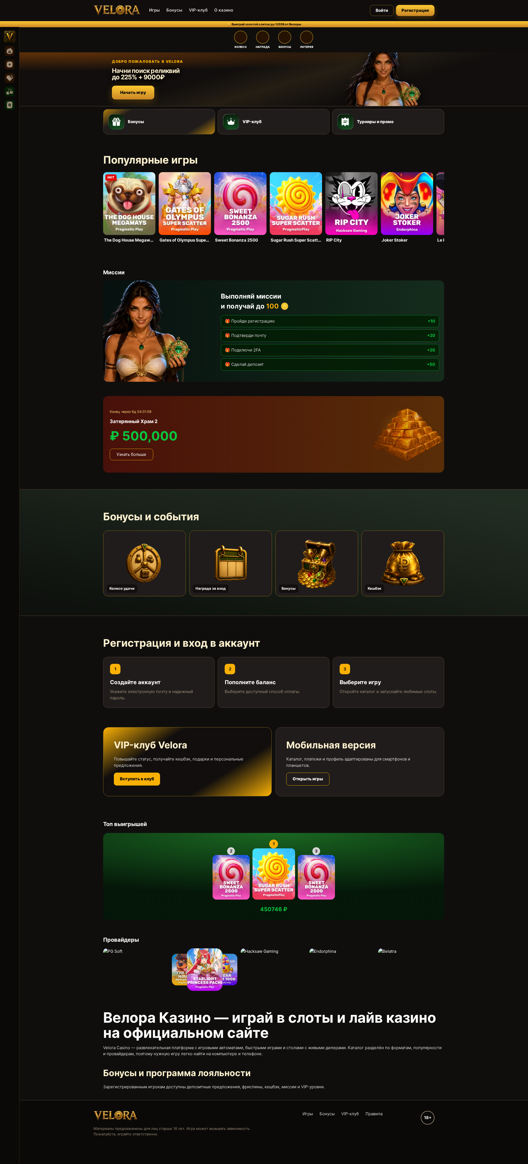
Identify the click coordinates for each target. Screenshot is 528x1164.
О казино (223, 10)
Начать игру (133, 92)
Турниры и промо (375, 121)
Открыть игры (308, 778)
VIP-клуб (198, 10)
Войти (382, 10)
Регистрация (415, 10)
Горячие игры (10, 51)
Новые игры (10, 64)
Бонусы (174, 10)
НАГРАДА (263, 46)
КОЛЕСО (241, 46)
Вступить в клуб (137, 778)
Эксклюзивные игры (10, 78)
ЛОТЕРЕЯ (306, 46)
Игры (154, 10)
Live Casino (10, 105)
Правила (374, 1113)
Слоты (10, 91)
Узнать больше (131, 454)
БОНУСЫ (285, 46)
